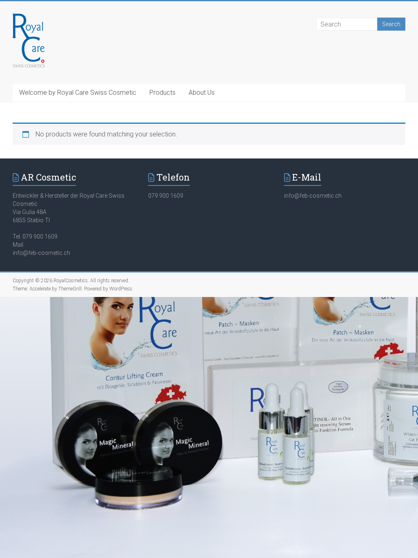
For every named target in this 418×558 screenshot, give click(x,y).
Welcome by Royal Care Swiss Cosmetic (77, 92)
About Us (202, 92)
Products (162, 92)
